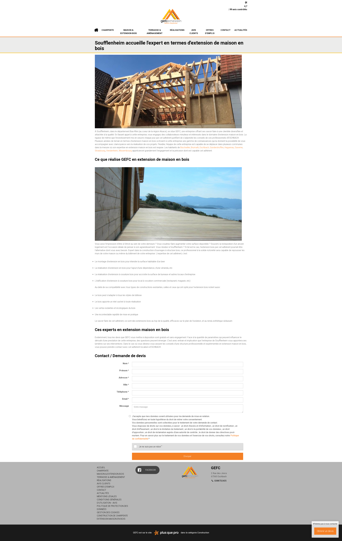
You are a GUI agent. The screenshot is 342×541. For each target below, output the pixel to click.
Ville (126, 384)
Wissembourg (125, 150)
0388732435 (220, 480)
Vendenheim (112, 150)
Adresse (124, 377)
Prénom (124, 370)
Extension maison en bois (111, 519)
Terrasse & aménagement (154, 32)
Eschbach (204, 147)
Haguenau (229, 147)
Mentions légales (107, 496)
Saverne (239, 147)
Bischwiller (185, 147)
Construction (203, 532)
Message (124, 406)
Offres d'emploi (209, 32)
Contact (225, 30)
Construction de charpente (112, 515)
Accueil (96, 30)
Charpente (108, 30)
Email (125, 399)
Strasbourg (100, 150)
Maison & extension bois (128, 32)
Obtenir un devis (325, 531)
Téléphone (123, 392)
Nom (126, 363)
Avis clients (193, 32)
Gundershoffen (217, 147)
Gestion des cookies (108, 512)
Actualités (240, 30)
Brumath (195, 147)
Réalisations (177, 30)
